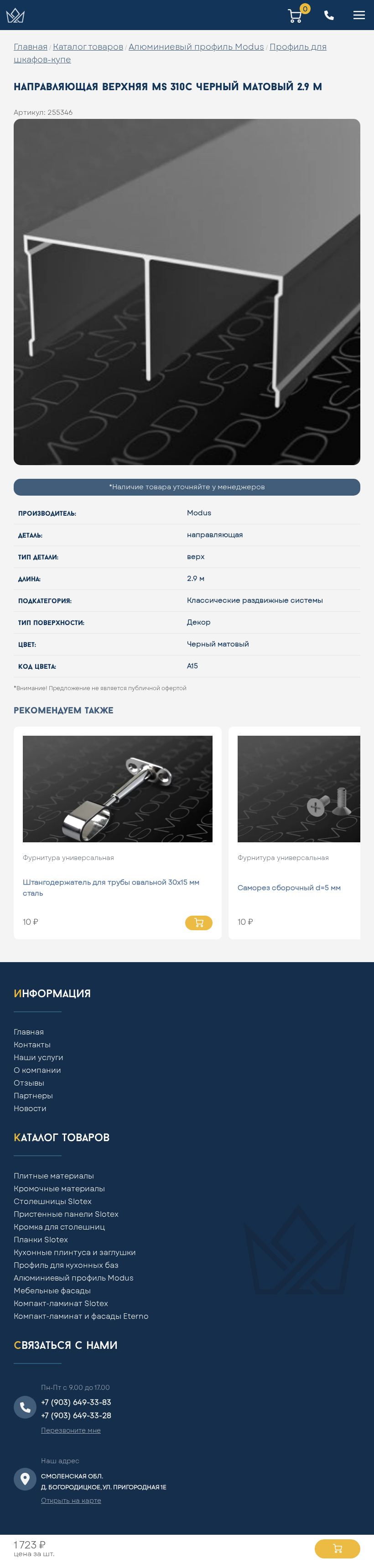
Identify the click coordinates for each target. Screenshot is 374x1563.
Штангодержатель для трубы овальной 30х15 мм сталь (111, 888)
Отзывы (29, 1083)
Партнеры (33, 1096)
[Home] (15, 15)
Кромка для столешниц (59, 1227)
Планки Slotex (41, 1240)
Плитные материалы (54, 1176)
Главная (30, 47)
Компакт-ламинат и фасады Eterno (81, 1316)
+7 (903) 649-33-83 (76, 1402)
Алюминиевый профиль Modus (196, 47)
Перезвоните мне (71, 1431)
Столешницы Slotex (53, 1201)
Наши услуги (38, 1057)
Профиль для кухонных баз (66, 1265)
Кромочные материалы (59, 1189)
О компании (37, 1070)
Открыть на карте (71, 1501)
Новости (30, 1108)
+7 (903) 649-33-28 (76, 1416)
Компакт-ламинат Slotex (61, 1303)
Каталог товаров (88, 47)
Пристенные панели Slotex (66, 1214)
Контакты (32, 1045)
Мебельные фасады (52, 1291)
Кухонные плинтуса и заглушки (75, 1252)
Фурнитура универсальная (68, 858)
